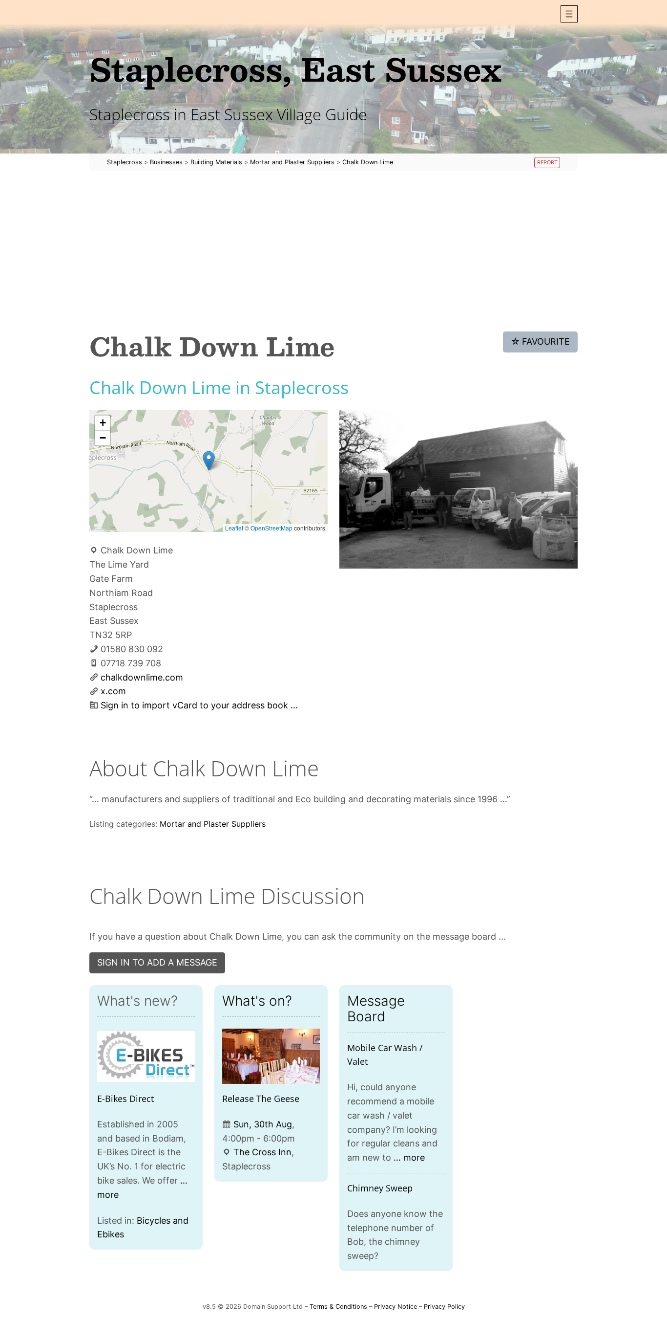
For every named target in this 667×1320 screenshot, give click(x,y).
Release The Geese (260, 1098)
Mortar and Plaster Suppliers (213, 824)
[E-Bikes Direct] (146, 1056)
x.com (113, 691)
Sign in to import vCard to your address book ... (199, 705)
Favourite (540, 341)
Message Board (376, 1008)
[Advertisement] (333, 251)
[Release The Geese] (271, 1056)
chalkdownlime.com (142, 677)
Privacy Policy (444, 1306)
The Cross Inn (262, 1152)
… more (409, 1157)
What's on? (257, 1000)
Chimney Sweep (380, 1188)
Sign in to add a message (157, 962)
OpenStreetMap (271, 528)
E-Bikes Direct (125, 1098)
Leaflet (234, 528)
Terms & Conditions (338, 1306)
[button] (569, 13)
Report (547, 162)
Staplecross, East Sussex (295, 69)
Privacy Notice (395, 1306)
